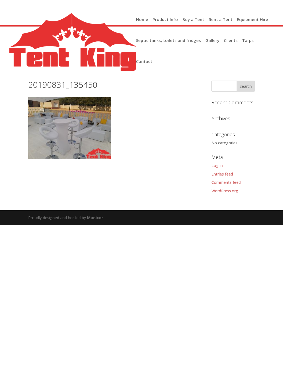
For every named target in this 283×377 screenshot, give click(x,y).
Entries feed (222, 174)
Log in (217, 165)
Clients (231, 41)
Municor (95, 217)
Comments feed (226, 182)
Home (142, 20)
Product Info (165, 20)
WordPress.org (224, 190)
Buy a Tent (193, 20)
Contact (144, 62)
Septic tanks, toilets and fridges (168, 41)
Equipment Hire (252, 20)
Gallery (212, 41)
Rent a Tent (220, 20)
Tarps (248, 41)
